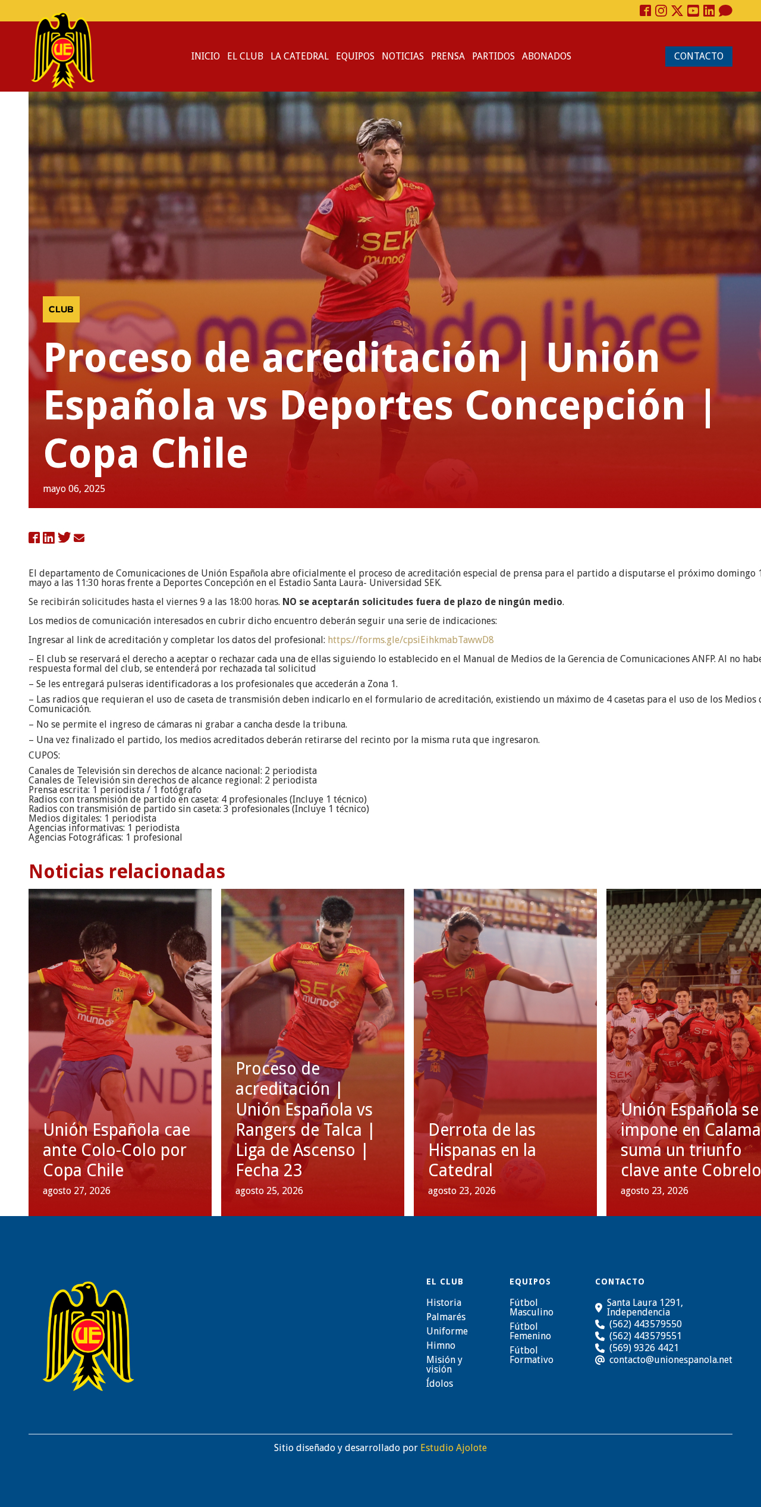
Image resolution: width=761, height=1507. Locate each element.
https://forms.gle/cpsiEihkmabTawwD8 (409, 640)
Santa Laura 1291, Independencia (645, 1307)
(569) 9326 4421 (644, 1348)
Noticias (403, 56)
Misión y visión (444, 1364)
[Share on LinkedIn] (49, 538)
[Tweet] (64, 538)
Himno (440, 1346)
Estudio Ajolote (453, 1447)
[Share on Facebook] (34, 538)
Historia (443, 1303)
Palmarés (446, 1317)
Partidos (493, 56)
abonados (546, 56)
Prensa (448, 56)
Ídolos (439, 1384)
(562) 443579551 (645, 1336)
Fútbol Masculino (532, 1307)
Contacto (699, 56)
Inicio (205, 56)
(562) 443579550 (645, 1324)
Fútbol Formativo (532, 1355)
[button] (245, 56)
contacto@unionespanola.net (670, 1360)
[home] (63, 50)
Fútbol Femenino (530, 1331)
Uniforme (447, 1331)
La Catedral (300, 56)
